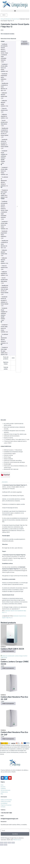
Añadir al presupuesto (24, 42)
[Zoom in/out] (13, 843)
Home (2, 19)
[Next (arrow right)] (5, 845)
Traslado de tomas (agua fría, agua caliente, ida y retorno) (4, 193)
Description (5, 482)
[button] (15, 11)
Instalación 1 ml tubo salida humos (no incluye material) (4, 68)
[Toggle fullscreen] (9, 843)
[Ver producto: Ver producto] (15, 635)
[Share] (5, 843)
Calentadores (8, 19)
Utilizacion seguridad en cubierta (4, 116)
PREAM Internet (17, 839)
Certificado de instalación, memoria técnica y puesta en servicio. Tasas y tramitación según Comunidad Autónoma (4, 53)
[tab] (5, 482)
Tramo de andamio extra (4, 110)
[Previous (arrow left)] (1, 845)
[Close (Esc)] (1, 843)
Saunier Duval (15, 19)
